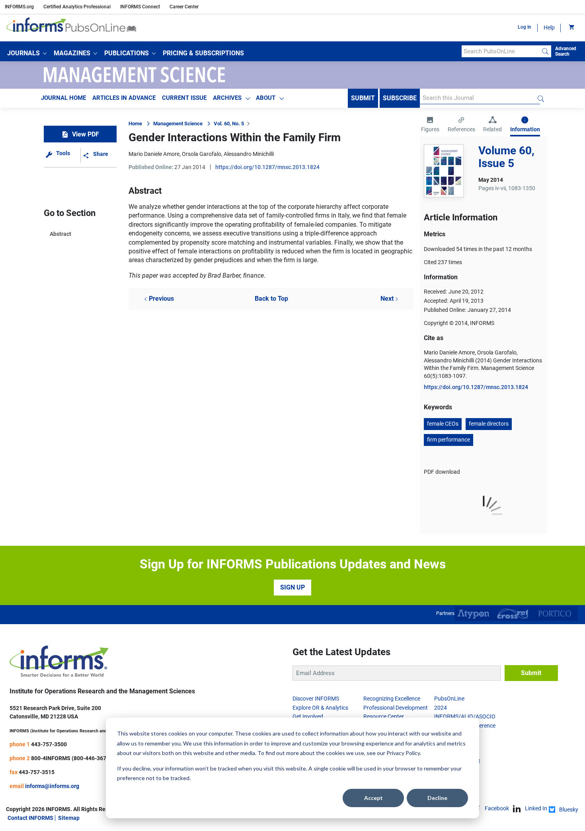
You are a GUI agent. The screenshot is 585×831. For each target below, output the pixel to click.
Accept (373, 797)
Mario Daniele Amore (154, 154)
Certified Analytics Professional (77, 7)
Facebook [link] (497, 808)
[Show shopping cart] (571, 28)
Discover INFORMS (315, 698)
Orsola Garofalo (201, 154)
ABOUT (265, 97)
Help (549, 27)
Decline (437, 797)
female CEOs (442, 423)
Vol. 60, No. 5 (229, 123)
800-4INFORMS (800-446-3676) (71, 758)
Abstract (60, 234)
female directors (489, 423)
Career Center (184, 7)
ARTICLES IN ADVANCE (124, 97)
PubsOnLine (449, 698)
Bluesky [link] (568, 809)
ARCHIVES (227, 97)
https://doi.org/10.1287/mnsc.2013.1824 (267, 167)
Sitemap (69, 818)
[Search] (545, 51)
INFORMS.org (19, 7)
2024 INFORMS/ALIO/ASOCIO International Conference (464, 717)
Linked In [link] (536, 808)
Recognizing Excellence (391, 698)
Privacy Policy (403, 752)
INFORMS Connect (140, 7)
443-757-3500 (49, 744)
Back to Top (271, 298)
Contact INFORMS (30, 818)
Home (135, 123)
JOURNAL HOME (63, 97)
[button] (27, 53)
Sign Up (292, 587)
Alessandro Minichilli (249, 154)
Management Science (178, 123)
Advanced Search (565, 51)
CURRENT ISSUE (184, 97)
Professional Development (395, 708)
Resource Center (383, 716)
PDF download (442, 472)
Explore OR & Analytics (320, 708)
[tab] (430, 125)
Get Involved (307, 716)
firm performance (448, 439)
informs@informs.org (52, 786)
